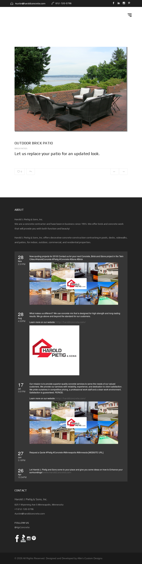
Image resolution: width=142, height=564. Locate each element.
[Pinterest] (129, 3)
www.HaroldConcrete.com (57, 472)
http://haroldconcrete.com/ (71, 322)
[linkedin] (118, 3)
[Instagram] (123, 3)
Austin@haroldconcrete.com (30, 3)
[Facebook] (113, 3)
